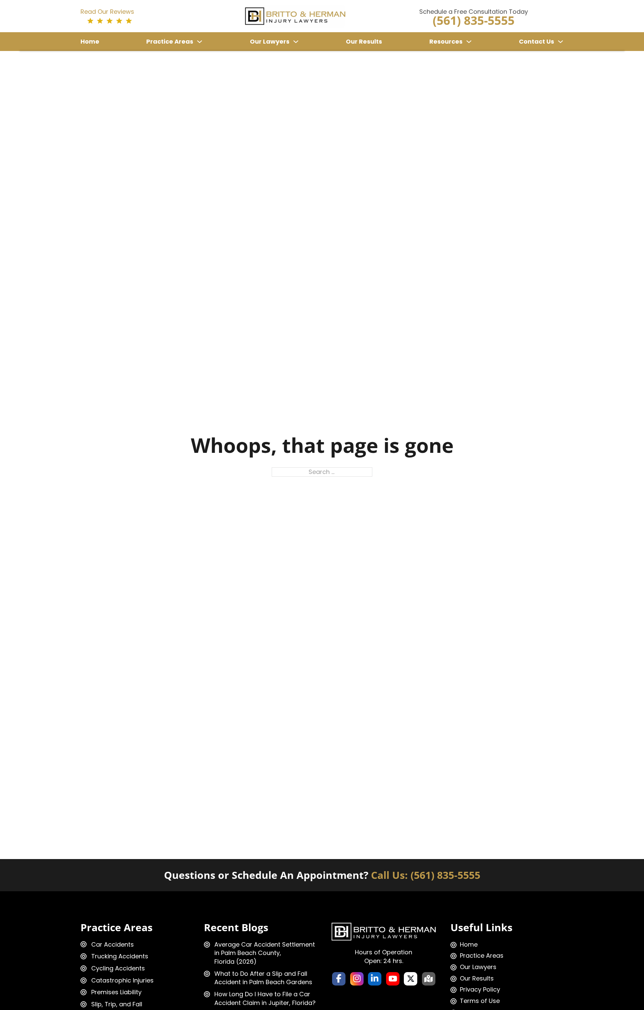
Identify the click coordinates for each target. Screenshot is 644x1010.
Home (89, 41)
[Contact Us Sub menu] (560, 42)
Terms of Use (480, 1001)
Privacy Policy (480, 989)
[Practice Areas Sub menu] (200, 42)
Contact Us (536, 41)
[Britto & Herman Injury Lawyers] (295, 15)
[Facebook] (338, 979)
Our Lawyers (269, 41)
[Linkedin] (374, 979)
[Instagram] (357, 979)
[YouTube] (392, 979)
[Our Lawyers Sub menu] (296, 42)
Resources (446, 41)
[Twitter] (410, 979)
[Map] (428, 979)
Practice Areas (169, 41)
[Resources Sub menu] (469, 42)
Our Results (364, 41)
